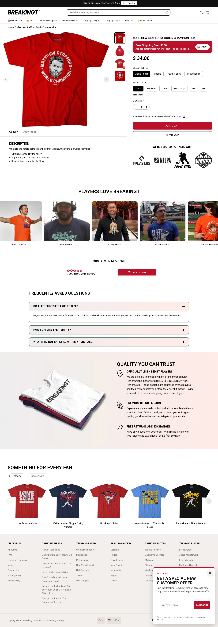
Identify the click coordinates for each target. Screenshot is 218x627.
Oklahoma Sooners (86, 549)
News (10, 565)
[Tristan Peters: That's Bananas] (191, 501)
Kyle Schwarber (187, 560)
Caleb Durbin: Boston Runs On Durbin (57, 557)
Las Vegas (150, 580)
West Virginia (82, 580)
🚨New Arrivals (15, 20)
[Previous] (6, 79)
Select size (139, 82)
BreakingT (29, 620)
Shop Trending (129, 3)
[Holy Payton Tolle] (109, 501)
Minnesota (116, 570)
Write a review (137, 272)
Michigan (149, 560)
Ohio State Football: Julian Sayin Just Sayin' (55, 579)
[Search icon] (166, 12)
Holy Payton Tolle (109, 523)
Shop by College (91, 20)
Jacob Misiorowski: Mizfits (55, 572)
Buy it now (172, 135)
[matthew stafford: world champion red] (56, 79)
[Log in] (201, 12)
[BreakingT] (24, 12)
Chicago (149, 565)
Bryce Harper (185, 549)
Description (30, 131)
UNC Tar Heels (83, 570)
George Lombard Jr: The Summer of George (54, 600)
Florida (114, 555)
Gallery (13, 131)
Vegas (114, 575)
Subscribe (202, 605)
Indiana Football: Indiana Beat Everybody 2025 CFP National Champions (56, 590)
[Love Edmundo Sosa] (27, 501)
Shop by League (48, 20)
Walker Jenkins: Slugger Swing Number (68, 525)
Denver (148, 575)
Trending (17, 476)
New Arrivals (37, 476)
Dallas (114, 580)
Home (11, 27)
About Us (12, 549)
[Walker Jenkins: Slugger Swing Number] (68, 501)
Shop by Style (112, 20)
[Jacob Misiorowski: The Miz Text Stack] (150, 501)
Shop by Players (69, 20)
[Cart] (207, 12)
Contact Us (13, 570)
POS (36, 620)
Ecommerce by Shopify (53, 620)
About (128, 20)
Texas (79, 575)
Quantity (138, 101)
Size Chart (138, 95)
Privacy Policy (14, 575)
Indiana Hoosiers (153, 549)
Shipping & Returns (17, 560)
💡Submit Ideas (145, 20)
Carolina (115, 549)
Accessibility (14, 580)
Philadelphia (82, 560)
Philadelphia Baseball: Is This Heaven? (56, 565)
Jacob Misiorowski (188, 555)
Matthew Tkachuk (188, 565)
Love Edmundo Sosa (27, 523)
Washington (151, 570)
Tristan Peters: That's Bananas (191, 523)
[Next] (106, 79)
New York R (116, 565)
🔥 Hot (30, 20)
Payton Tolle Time (51, 549)
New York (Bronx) (85, 565)
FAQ (10, 555)
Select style (140, 68)
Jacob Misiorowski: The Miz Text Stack (150, 525)
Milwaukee (81, 555)
